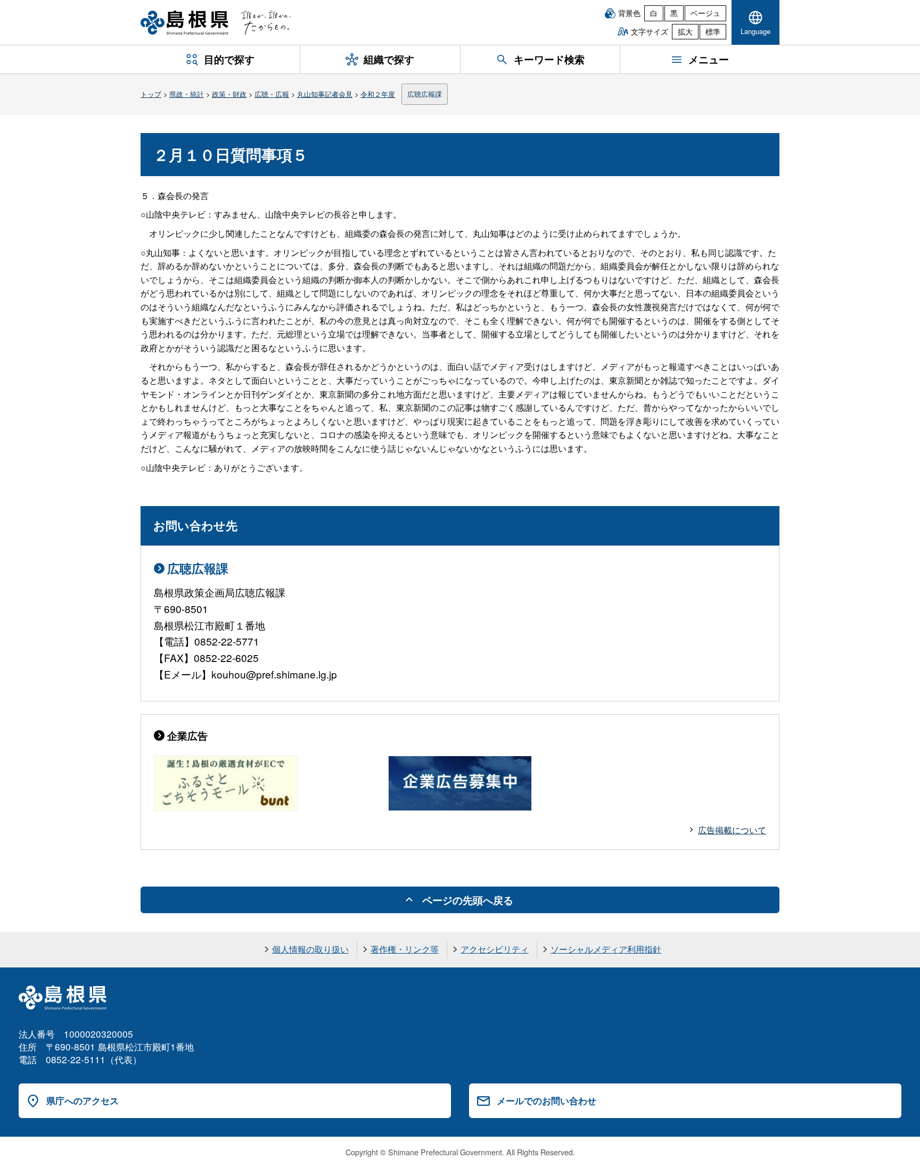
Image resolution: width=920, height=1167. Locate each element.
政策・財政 (229, 94)
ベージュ (705, 12)
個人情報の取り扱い (310, 949)
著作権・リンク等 (405, 949)
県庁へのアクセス (82, 1100)
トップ (151, 94)
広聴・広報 (271, 94)
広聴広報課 (424, 94)
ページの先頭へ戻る (467, 899)
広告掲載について (732, 830)
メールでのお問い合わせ (546, 1100)
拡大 (685, 31)
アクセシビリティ (495, 949)
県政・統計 (186, 94)
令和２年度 (377, 94)
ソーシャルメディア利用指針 (606, 949)
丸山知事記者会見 (324, 94)
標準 (712, 31)
